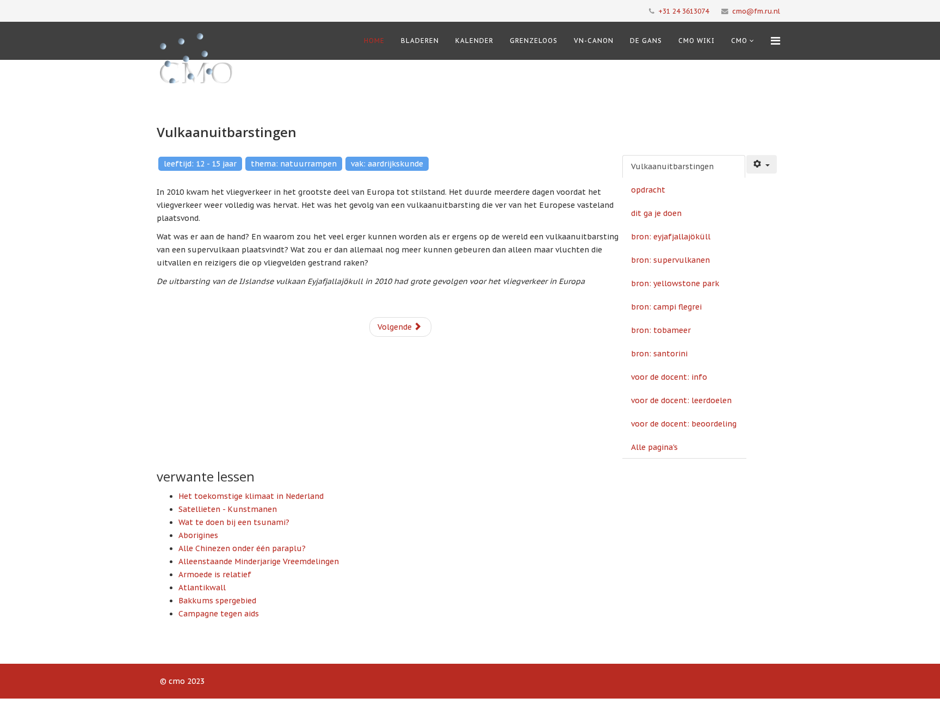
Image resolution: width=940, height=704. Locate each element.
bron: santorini (659, 354)
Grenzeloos (534, 40)
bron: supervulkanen (670, 260)
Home (374, 40)
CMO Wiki (696, 40)
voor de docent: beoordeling (684, 424)
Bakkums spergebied (217, 601)
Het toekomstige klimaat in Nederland (251, 496)
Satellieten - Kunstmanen (227, 509)
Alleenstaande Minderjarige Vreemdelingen (258, 561)
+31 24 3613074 (683, 11)
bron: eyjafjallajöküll (670, 237)
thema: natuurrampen (294, 164)
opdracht (648, 190)
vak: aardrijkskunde (387, 164)
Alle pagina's (654, 447)
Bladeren (420, 40)
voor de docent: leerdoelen (681, 400)
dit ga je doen (656, 213)
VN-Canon (594, 40)
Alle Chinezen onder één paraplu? (242, 548)
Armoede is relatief (214, 574)
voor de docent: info (669, 377)
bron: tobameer (661, 330)
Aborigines (198, 535)
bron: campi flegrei (666, 307)
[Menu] (775, 41)
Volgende (396, 327)
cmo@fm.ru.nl (756, 11)
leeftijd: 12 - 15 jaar (200, 164)
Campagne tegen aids (218, 614)
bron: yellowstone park (675, 283)
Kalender (474, 40)
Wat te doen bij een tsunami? (233, 522)
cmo (739, 40)
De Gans (646, 40)
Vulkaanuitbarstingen (672, 166)
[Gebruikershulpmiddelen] (761, 164)
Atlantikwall (202, 587)
